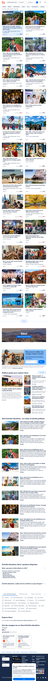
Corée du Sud (9, 652)
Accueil (3, 652)
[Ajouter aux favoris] (22, 12)
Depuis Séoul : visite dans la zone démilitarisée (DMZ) (23, 636)
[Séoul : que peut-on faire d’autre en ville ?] (45, 568)
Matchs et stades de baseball (9, 576)
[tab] (10, 594)
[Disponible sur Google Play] (16, 659)
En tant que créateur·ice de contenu (41, 662)
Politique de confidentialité (17, 368)
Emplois (33, 661)
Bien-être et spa (6, 573)
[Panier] (45, 2)
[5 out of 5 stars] (9, 638)
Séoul (15, 620)
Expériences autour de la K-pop (9, 577)
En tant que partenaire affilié (40, 665)
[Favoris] (40, 2)
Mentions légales (25, 659)
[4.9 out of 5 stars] (5, 632)
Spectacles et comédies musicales (9, 572)
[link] (12, 23)
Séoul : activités (16, 652)
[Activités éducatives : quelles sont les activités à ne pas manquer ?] (45, 583)
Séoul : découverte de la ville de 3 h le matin (8, 636)
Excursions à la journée (7, 574)
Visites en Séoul (24, 652)
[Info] (17, 9)
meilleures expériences (28, 620)
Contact (23, 658)
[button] (12, 23)
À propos (33, 659)
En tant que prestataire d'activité (40, 659)
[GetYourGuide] (3, 2)
